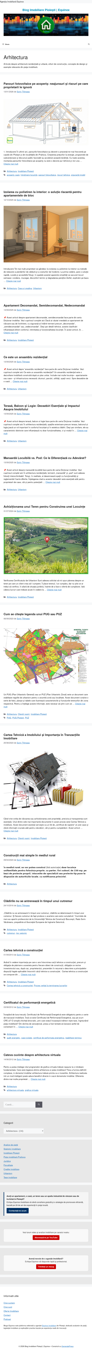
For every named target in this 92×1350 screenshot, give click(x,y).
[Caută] (38, 1105)
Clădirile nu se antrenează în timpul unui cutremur (38, 901)
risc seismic (21, 933)
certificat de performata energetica (48, 1037)
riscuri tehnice (63, 174)
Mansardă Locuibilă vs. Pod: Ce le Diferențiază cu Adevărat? (45, 458)
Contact (7, 1315)
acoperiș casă (13, 174)
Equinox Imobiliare (49, 1325)
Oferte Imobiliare (11, 1310)
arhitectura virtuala (15, 1090)
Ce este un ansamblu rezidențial (25, 357)
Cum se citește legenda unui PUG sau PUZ (33, 614)
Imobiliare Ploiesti (26, 171)
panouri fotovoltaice (47, 174)
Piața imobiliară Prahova (14, 1156)
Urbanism (37, 288)
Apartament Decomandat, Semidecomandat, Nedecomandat (44, 305)
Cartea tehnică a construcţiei (23, 950)
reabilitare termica (73, 1037)
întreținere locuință (29, 174)
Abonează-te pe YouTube (46, 1237)
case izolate (26, 1037)
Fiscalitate (8, 1165)
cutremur (11, 933)
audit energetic (13, 1037)
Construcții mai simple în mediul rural (29, 855)
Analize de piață (11, 1144)
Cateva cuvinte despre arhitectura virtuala (32, 1055)
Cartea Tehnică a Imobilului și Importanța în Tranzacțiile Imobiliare (42, 736)
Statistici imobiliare (12, 1148)
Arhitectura (12, 171)
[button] (89, 44)
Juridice (7, 1161)
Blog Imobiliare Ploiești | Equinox (46, 10)
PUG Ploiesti (18, 717)
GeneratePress (68, 1346)
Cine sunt (8, 1306)
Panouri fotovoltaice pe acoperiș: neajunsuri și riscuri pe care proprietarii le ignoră (46, 85)
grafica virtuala (31, 1090)
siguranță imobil (78, 174)
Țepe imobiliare (10, 1177)
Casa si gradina (25, 288)
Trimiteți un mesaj (46, 1266)
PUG (9, 717)
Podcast (7, 1319)
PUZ (27, 717)
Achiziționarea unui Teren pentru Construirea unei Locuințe (44, 506)
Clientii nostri (24, 714)
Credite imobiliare (11, 1169)
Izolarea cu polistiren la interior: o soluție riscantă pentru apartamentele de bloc (43, 193)
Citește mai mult (11, 163)
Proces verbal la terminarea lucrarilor (50, 985)
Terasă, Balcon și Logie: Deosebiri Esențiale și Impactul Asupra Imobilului (42, 407)
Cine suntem (9, 1302)
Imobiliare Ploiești (12, 1152)
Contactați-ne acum (17, 1210)
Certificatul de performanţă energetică (29, 1002)
